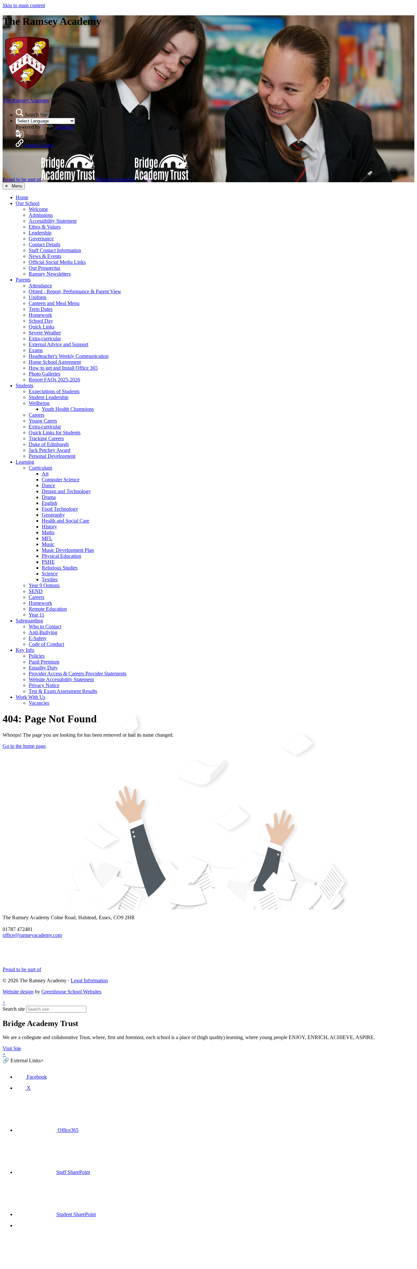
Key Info (25, 650)
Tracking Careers (46, 438)
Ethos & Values (45, 227)
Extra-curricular (45, 338)
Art (45, 473)
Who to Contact (45, 626)
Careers (36, 415)
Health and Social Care (65, 520)
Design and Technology (66, 491)
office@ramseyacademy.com (32, 935)
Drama (49, 497)
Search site (14, 1009)
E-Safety (38, 638)
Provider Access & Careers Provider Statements (77, 673)
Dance (48, 485)
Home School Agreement (55, 362)
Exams (36, 350)
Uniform (37, 297)
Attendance (40, 285)
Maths (48, 532)
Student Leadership (48, 397)
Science (50, 573)
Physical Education (61, 556)
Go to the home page (24, 746)
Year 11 (36, 615)
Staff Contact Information (55, 250)
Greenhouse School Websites (71, 991)
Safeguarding (29, 620)
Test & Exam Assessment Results (63, 691)
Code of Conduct (46, 644)
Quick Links (41, 326)
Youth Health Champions (68, 409)
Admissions (41, 215)
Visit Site (12, 1048)
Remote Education (48, 609)
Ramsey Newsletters (50, 274)
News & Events (45, 256)
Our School (27, 203)
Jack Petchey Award (49, 450)
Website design (18, 991)
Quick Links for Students (54, 432)
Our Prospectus (44, 268)
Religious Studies (60, 567)
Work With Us (30, 697)
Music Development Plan (68, 550)
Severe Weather (45, 332)
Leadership (40, 232)
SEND (36, 591)
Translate (64, 127)
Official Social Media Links (57, 262)
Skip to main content (24, 5)
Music (48, 544)
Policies (37, 656)
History (49, 526)
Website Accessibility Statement (61, 679)
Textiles (50, 579)
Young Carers (43, 421)
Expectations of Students (54, 391)
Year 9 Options (44, 585)
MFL (47, 538)
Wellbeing (39, 403)
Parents (23, 279)
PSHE (48, 562)
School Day (41, 321)
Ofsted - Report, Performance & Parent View (75, 291)
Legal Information (89, 980)
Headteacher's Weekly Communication (68, 356)
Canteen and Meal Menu (54, 303)
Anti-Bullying (43, 632)
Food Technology (60, 509)
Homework (40, 315)
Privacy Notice (44, 685)
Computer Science (60, 479)
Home (22, 197)
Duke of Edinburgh (49, 444)
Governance (41, 238)
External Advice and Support (58, 344)
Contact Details (44, 244)
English (49, 503)
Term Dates (40, 309)
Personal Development (52, 456)
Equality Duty (43, 667)
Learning (25, 462)
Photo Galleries (44, 374)
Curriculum (40, 468)
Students (24, 385)
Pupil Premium (44, 662)
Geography (53, 515)
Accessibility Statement (53, 221)
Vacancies (39, 703)
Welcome (38, 209)
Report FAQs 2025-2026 (54, 379)
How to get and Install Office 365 (63, 368)
